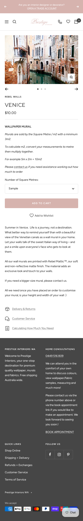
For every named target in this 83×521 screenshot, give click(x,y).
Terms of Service (15, 479)
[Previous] (6, 89)
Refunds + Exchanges (18, 465)
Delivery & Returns (23, 309)
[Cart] (76, 22)
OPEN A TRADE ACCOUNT (42, 7)
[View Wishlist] (68, 22)
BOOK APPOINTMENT (60, 432)
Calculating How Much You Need (33, 328)
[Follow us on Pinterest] (68, 454)
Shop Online (12, 450)
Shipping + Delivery (17, 458)
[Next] (76, 89)
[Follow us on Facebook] (50, 454)
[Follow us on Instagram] (59, 454)
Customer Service (23, 318)
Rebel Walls (13, 96)
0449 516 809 (54, 356)
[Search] (14, 22)
